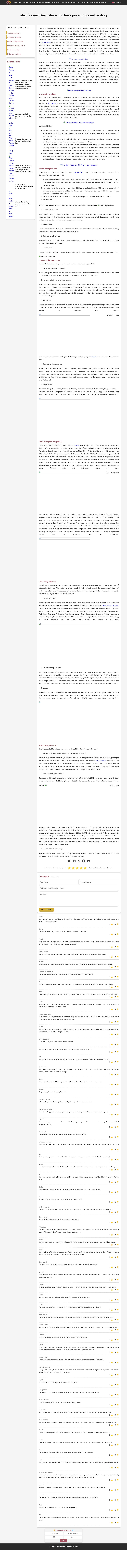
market (94, 357)
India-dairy (87, 90)
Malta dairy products (14, 54)
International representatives (40, 2)
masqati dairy (78, 172)
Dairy (87, 59)
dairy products (53, 103)
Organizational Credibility (98, 2)
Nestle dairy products (14, 37)
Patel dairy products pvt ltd (16, 46)
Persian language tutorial (70, 2)
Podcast (25, 2)
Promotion (17, 2)
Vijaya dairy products (13, 33)
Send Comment (46, 910)
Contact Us (84, 2)
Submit (63, 1540)
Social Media (56, 2)
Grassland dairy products (15, 42)
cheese (76, 445)
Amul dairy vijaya (88, 123)
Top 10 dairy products (89, 165)
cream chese (46, 43)
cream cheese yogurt (110, 606)
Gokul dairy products (13, 50)
